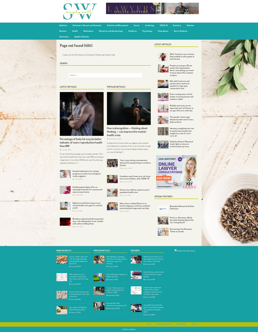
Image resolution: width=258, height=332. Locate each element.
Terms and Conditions (163, 324)
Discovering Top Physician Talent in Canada (181, 230)
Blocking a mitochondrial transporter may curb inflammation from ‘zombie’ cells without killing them (88, 221)
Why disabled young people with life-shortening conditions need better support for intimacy (116, 260)
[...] (77, 163)
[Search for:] (105, 75)
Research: (135, 250)
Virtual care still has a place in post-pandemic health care (135, 191)
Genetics (63, 31)
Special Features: (163, 196)
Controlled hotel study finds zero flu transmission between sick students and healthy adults (154, 308)
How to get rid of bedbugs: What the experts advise (78, 308)
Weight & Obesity (81, 36)
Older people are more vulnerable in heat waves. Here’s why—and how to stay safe (78, 277)
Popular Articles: (102, 250)
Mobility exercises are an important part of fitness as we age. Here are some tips (181, 108)
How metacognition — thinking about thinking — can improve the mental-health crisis (127, 131)
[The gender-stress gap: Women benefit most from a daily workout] (163, 120)
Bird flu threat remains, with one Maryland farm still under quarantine (79, 294)
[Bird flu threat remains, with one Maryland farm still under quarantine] (61, 295)
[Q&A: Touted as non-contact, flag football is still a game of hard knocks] (163, 57)
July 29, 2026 (66, 150)
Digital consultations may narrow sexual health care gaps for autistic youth (87, 205)
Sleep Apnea (163, 31)
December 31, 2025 (113, 295)
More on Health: (63, 250)
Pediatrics (132, 31)
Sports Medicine (180, 31)
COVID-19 (163, 25)
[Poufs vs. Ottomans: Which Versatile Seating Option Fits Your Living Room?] (163, 220)
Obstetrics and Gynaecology (111, 31)
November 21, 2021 (115, 139)
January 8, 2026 (76, 266)
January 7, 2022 (126, 195)
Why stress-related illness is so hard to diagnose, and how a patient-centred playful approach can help (135, 205)
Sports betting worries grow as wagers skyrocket (116, 275)
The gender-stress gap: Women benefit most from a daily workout (181, 119)
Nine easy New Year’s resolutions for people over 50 (116, 304)
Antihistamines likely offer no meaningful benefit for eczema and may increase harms (87, 189)
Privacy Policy (181, 324)
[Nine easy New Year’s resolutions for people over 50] (99, 306)
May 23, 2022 (125, 211)
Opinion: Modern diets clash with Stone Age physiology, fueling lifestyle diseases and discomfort (78, 260)
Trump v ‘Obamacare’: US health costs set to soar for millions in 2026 (115, 290)
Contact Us (195, 324)
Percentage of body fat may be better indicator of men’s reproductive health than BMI (81, 142)
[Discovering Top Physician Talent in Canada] (163, 232)
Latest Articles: (163, 44)
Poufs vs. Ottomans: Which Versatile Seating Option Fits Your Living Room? (182, 220)
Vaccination (64, 36)
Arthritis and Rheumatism (117, 25)
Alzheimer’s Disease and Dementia (87, 25)
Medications (88, 31)
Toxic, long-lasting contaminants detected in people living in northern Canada (135, 162)
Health (75, 31)
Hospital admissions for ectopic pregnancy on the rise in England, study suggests (87, 173)
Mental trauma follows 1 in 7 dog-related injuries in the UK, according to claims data (153, 259)
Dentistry (177, 25)
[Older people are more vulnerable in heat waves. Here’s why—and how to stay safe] (61, 277)
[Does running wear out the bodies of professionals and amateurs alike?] (163, 97)
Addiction (63, 25)
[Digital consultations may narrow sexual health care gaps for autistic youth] (65, 206)
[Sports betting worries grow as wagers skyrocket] (99, 277)
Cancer (137, 25)
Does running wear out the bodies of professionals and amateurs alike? (181, 96)
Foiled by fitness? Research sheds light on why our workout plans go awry (181, 144)
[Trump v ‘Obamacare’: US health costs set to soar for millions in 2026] (99, 291)
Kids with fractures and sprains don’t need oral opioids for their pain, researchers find (179, 85)
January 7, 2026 (75, 312)
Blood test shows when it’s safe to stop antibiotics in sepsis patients (154, 274)
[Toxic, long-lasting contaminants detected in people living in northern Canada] (112, 163)
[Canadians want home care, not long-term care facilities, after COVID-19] (112, 179)
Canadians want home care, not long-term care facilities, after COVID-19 (135, 177)
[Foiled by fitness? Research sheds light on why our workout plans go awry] (163, 144)
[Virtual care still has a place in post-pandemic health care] (112, 193)
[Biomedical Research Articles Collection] (163, 209)
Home (149, 324)
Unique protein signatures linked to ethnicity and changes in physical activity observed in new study (153, 290)
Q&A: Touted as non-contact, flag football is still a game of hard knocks (182, 56)
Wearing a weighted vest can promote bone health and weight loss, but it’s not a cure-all (182, 132)
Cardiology (149, 25)
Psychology (147, 31)
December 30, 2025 (114, 308)
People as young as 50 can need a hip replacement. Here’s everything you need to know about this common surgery (182, 70)
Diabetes (190, 25)
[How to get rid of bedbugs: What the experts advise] (61, 310)
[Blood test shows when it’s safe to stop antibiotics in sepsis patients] (136, 275)
